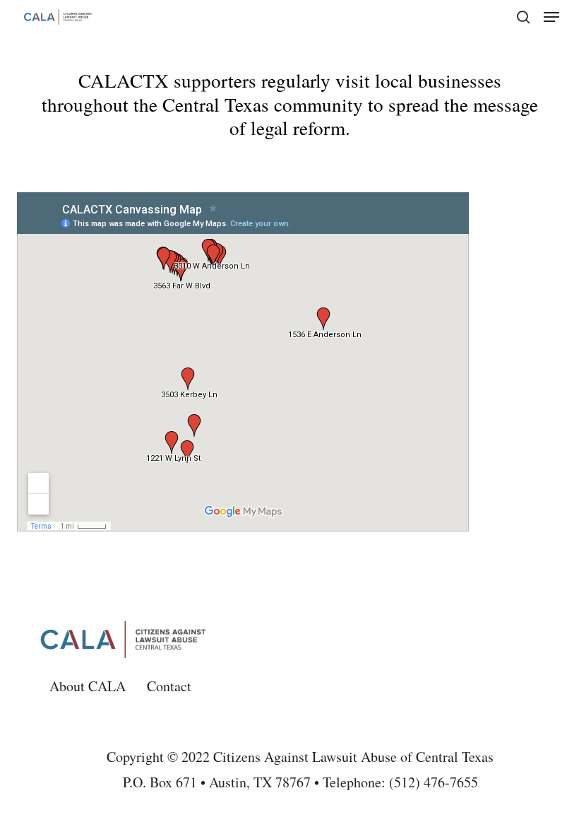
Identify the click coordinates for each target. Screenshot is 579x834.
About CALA (87, 685)
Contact (169, 685)
